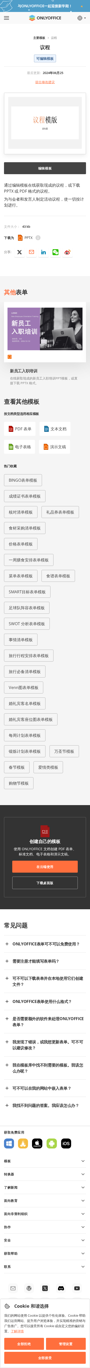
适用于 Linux (23, 1143)
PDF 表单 (23, 429)
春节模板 (17, 767)
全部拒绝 (24, 1344)
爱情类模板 (48, 767)
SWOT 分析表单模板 (27, 623)
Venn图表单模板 (23, 687)
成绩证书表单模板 (25, 496)
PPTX (28, 237)
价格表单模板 (21, 544)
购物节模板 (19, 783)
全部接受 (45, 1358)
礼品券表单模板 (60, 512)
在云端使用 (45, 866)
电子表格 (23, 447)
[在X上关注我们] (45, 1288)
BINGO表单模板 (23, 480)
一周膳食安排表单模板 (29, 560)
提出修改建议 (45, 82)
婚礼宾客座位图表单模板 (31, 719)
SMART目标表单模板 (27, 592)
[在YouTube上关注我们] (77, 1288)
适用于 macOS (37, 1143)
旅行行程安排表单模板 (29, 655)
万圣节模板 (64, 751)
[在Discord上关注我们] (61, 1288)
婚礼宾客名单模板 (25, 703)
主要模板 (39, 38)
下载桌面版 (45, 883)
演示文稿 (58, 447)
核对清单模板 (21, 512)
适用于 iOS (66, 1143)
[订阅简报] (13, 1288)
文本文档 (58, 429)
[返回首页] (45, 18)
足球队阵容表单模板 (27, 607)
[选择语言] (81, 18)
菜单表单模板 (21, 576)
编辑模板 (45, 168)
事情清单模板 (21, 639)
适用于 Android (51, 1143)
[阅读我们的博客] (29, 1288)
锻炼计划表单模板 (25, 751)
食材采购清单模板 (25, 528)
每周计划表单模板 (25, 735)
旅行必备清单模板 (25, 671)
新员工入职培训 (24, 371)
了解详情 (17, 1331)
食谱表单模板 (58, 576)
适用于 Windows (9, 1143)
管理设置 (65, 1344)
